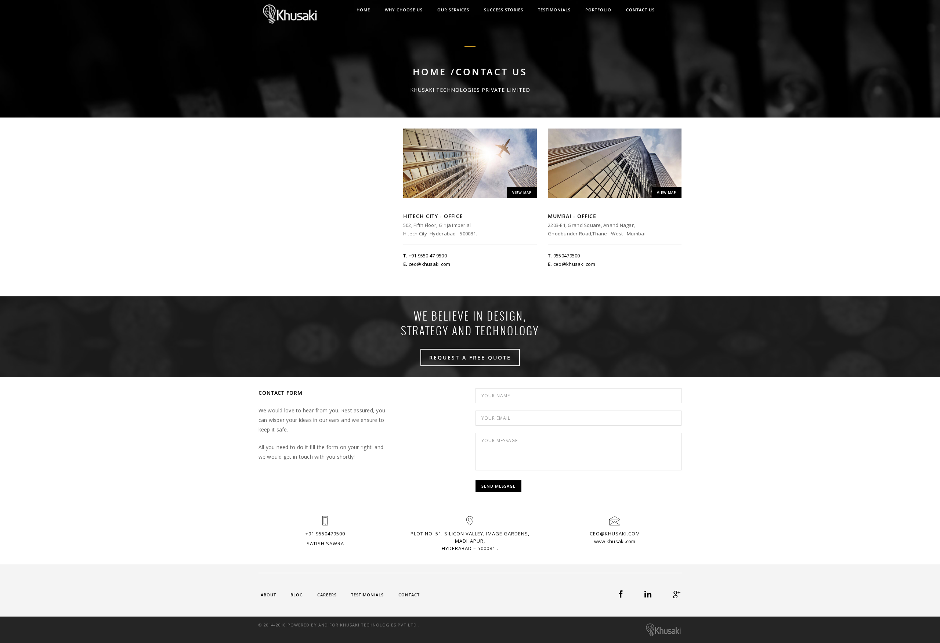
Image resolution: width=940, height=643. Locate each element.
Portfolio (598, 9)
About (268, 594)
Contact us (640, 9)
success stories (503, 9)
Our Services (453, 9)
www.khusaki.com (615, 541)
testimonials (554, 9)
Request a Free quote (470, 357)
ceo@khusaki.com (430, 264)
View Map (522, 192)
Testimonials (367, 594)
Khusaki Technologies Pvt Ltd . (380, 625)
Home (363, 9)
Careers (327, 594)
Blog (296, 594)
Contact (409, 594)
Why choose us (404, 9)
